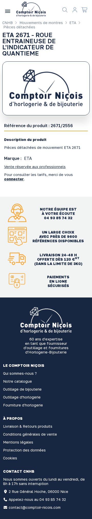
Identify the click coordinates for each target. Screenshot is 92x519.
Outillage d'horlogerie (22, 397)
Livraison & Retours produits (27, 426)
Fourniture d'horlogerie (23, 405)
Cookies (10, 458)
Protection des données (24, 450)
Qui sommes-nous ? (20, 373)
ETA (72, 22)
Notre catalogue (17, 381)
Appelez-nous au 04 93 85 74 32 (37, 499)
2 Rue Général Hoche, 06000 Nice (38, 491)
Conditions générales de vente (30, 434)
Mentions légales (18, 442)
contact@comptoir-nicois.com (35, 507)
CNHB (7, 22)
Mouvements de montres (40, 22)
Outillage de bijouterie (22, 389)
